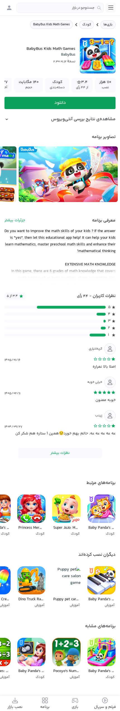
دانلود (60, 102)
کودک (86, 24)
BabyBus (68, 55)
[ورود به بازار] (9, 8)
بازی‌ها (108, 24)
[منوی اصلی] (111, 8)
